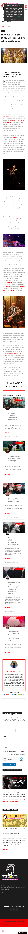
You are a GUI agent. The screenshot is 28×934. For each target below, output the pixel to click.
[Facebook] (6, 387)
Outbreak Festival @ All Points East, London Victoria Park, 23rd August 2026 (13, 636)
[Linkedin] (21, 694)
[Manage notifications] (3, 931)
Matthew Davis (5, 45)
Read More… (14, 19)
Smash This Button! (9, 764)
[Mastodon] (16, 694)
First (4, 732)
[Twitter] (11, 387)
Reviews (8, 26)
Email (5, 736)
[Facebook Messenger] (9, 694)
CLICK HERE (5, 849)
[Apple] (19, 387)
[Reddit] (8, 694)
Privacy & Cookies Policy (20, 923)
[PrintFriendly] (23, 694)
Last (16, 732)
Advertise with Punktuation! (8, 923)
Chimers (14, 137)
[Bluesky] (13, 694)
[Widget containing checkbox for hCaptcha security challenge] (13, 759)
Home (3, 14)
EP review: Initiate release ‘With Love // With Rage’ (14, 459)
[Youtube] (14, 387)
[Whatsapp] (18, 694)
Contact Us (4, 924)
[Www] (21, 387)
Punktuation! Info (6, 21)
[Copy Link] (20, 694)
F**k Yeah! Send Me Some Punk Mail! (15, 754)
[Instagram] (9, 387)
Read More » (8, 432)
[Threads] (15, 694)
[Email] (11, 694)
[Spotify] (16, 387)
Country (5, 744)
